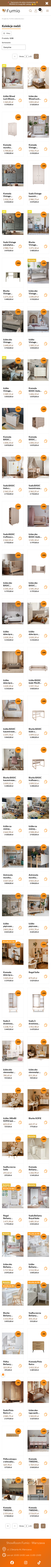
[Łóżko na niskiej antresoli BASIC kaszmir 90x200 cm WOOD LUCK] (38, 808)
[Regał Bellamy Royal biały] (12, 1197)
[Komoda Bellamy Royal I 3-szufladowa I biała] (38, 1149)
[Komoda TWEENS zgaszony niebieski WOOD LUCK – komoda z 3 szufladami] (38, 1489)
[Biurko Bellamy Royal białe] (12, 1295)
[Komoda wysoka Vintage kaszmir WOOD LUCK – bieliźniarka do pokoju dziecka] (12, 127)
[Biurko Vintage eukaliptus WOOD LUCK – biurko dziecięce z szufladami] (12, 273)
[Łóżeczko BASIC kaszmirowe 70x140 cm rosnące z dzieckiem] (12, 565)
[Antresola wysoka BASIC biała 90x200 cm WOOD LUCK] (12, 857)
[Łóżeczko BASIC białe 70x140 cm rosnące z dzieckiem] (38, 516)
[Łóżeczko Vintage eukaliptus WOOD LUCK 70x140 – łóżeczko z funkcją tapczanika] (12, 321)
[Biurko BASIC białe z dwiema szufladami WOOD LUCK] (38, 711)
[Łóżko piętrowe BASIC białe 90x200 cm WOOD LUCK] (12, 905)
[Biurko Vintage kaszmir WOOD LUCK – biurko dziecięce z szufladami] (38, 224)
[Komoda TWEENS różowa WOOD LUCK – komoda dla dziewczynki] (38, 1441)
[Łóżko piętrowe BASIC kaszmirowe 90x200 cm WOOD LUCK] (38, 905)
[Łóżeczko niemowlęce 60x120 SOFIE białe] (12, 1051)
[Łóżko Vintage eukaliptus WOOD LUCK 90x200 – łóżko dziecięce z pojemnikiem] (12, 370)
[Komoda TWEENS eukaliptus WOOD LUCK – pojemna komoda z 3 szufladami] (12, 1489)
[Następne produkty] (36, 1526)
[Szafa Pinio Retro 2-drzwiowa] (12, 1392)
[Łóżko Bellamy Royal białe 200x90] (38, 1246)
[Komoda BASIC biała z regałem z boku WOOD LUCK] (38, 370)
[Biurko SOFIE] (38, 1100)
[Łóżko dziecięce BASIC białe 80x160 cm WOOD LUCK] (12, 613)
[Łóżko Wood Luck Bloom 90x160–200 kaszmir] (12, 78)
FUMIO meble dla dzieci (13, 19)
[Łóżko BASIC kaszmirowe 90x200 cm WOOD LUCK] (12, 711)
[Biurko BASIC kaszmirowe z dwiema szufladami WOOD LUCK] (12, 759)
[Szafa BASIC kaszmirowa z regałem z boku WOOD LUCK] (38, 467)
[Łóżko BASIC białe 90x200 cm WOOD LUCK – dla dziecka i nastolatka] (38, 662)
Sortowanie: (6, 42)
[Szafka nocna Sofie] (12, 1149)
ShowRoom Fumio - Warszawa (25, 1543)
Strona (21, 56)
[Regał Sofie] (38, 954)
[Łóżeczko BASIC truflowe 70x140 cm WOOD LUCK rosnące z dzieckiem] (38, 565)
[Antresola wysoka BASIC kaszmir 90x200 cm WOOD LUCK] (38, 857)
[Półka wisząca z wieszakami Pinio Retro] (12, 1441)
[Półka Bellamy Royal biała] (12, 1343)
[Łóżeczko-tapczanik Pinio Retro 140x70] (38, 1392)
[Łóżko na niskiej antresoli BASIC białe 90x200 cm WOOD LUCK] (12, 808)
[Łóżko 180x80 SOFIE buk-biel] (12, 1100)
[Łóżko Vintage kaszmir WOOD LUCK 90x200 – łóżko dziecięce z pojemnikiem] (38, 321)
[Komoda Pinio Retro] (38, 1343)
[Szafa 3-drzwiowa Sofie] (38, 1003)
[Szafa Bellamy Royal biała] (38, 1197)
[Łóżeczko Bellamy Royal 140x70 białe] (12, 1246)
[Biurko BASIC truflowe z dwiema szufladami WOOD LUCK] (38, 759)
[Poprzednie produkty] (14, 1526)
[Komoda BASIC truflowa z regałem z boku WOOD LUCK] (38, 419)
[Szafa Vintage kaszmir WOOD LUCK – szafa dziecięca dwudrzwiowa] (38, 175)
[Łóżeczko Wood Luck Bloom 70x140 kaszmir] (38, 78)
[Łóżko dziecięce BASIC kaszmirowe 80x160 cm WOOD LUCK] (38, 613)
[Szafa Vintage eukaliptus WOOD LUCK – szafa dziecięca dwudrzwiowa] (12, 224)
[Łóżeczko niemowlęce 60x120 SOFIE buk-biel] (38, 1051)
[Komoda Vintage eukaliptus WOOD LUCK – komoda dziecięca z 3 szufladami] (12, 175)
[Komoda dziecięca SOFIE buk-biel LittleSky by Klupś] (12, 954)
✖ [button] (47, 3)
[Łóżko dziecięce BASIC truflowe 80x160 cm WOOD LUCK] (12, 662)
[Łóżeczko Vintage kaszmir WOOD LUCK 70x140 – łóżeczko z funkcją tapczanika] (38, 273)
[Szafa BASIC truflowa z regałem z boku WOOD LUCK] (12, 516)
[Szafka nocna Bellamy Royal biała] (38, 1295)
